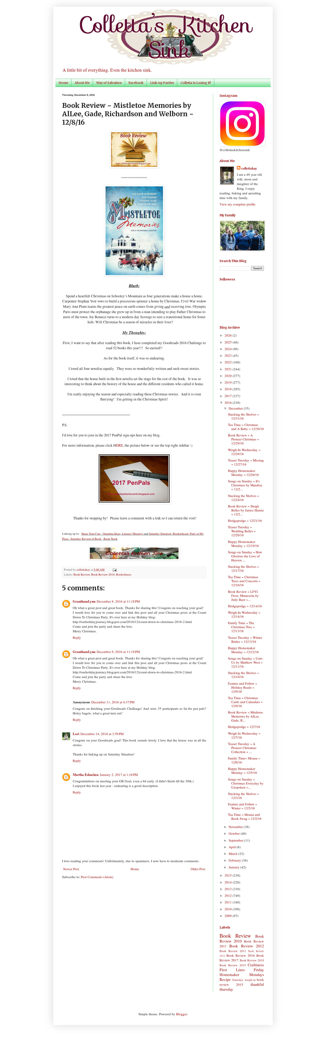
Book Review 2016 (103, 574)
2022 (229, 362)
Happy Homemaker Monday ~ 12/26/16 (243, 472)
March (233, 853)
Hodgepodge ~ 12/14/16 (245, 606)
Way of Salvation (109, 83)
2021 (229, 369)
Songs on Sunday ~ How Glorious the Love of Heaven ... (245, 556)
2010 (229, 909)
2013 (229, 889)
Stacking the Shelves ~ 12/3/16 (243, 795)
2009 (229, 915)
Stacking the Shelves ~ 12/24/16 (243, 497)
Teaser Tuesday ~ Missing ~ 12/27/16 (246, 462)
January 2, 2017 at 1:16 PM (119, 774)
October (235, 833)
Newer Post (71, 869)
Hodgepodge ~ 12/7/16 (244, 726)
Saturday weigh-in (243, 980)
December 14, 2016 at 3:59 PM (102, 733)
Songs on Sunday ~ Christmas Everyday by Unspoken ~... (245, 783)
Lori (76, 733)
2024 (229, 349)
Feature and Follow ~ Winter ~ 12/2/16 (242, 806)
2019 (229, 382)
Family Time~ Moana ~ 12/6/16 (244, 760)
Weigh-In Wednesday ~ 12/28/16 (244, 452)
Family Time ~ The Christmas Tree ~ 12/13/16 (241, 627)
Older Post (198, 869)
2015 (229, 875)
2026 (229, 335)
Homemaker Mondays (242, 974)
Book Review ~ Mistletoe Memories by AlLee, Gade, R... (245, 716)
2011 (229, 902)
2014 (229, 882)
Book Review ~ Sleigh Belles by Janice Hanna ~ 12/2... (246, 510)
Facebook (135, 83)
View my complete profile (237, 204)
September (236, 840)
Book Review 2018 (252, 960)
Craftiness (256, 964)
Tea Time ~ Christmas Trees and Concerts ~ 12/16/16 (244, 581)
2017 (229, 396)
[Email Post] (114, 570)
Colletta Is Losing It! (196, 83)
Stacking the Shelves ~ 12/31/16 (243, 416)
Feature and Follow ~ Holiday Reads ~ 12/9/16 (242, 687)
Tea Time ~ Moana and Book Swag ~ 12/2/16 (244, 816)
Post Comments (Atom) (97, 877)
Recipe (225, 979)
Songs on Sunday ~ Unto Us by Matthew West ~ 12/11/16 (245, 662)
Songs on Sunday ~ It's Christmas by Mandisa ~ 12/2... (245, 485)
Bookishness (123, 574)
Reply (77, 637)
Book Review (81, 574)
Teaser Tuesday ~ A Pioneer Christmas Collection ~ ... (242, 747)
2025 (229, 342)
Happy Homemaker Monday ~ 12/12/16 (243, 650)
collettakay (84, 570)
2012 (229, 895)
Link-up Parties (162, 83)
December (236, 408)
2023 (229, 355)
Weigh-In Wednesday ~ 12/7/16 (244, 735)
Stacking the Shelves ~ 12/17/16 (243, 568)
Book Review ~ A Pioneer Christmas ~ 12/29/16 (243, 439)
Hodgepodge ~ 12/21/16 (245, 520)
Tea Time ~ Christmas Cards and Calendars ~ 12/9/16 (245, 702)
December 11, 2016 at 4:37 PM (112, 702)
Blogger (181, 1014)
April (233, 847)
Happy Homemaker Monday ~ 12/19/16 (243, 543)
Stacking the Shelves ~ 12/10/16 (243, 674)
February (235, 860)
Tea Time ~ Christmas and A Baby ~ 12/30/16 (246, 426)
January (234, 867)
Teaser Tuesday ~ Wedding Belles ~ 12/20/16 (242, 531)
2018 (229, 389)
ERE (119, 445)
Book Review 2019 (233, 965)
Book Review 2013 (233, 951)
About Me (82, 83)
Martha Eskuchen (85, 774)
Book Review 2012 (246, 945)
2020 (229, 375)
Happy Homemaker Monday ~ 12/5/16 (242, 770)
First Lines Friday (242, 969)
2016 (229, 402)
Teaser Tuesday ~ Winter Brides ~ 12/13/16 (245, 639)
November (236, 826)
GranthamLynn (84, 601)
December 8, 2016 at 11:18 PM (118, 601)
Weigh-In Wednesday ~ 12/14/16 (244, 614)
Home (63, 83)
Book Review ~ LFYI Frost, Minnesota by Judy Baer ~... (243, 595)
